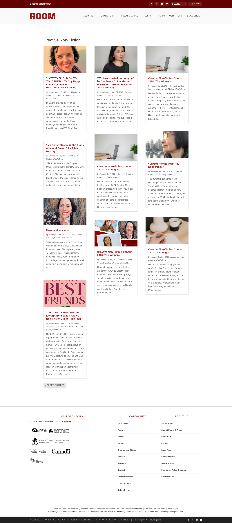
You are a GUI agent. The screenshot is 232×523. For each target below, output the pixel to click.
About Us (88, 16)
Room (51, 156)
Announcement (125, 260)
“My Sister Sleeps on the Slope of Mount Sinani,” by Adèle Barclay (65, 148)
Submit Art (166, 437)
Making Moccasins (57, 230)
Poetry (121, 437)
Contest (71, 234)
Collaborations (129, 16)
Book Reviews (124, 483)
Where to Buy (167, 463)
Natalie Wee (54, 92)
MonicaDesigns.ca (153, 520)
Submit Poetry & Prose (171, 430)
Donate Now (193, 16)
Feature (60, 95)
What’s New (123, 423)
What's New (51, 98)
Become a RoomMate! (40, 4)
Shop (180, 16)
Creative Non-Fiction (63, 238)
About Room (167, 423)
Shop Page (166, 450)
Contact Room (168, 477)
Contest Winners (112, 263)
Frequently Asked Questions (174, 470)
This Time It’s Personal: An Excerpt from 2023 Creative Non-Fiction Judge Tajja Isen (63, 315)
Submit (148, 16)
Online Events (124, 490)
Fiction (121, 443)
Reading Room (107, 16)
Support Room (166, 16)
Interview (122, 463)
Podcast (121, 457)
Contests (165, 443)
